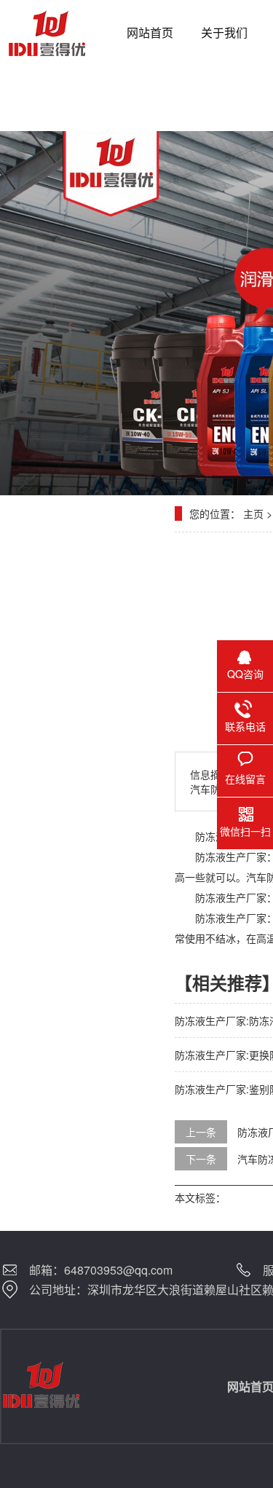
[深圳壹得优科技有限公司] (56, 32)
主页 (253, 513)
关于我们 (224, 32)
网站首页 (150, 32)
